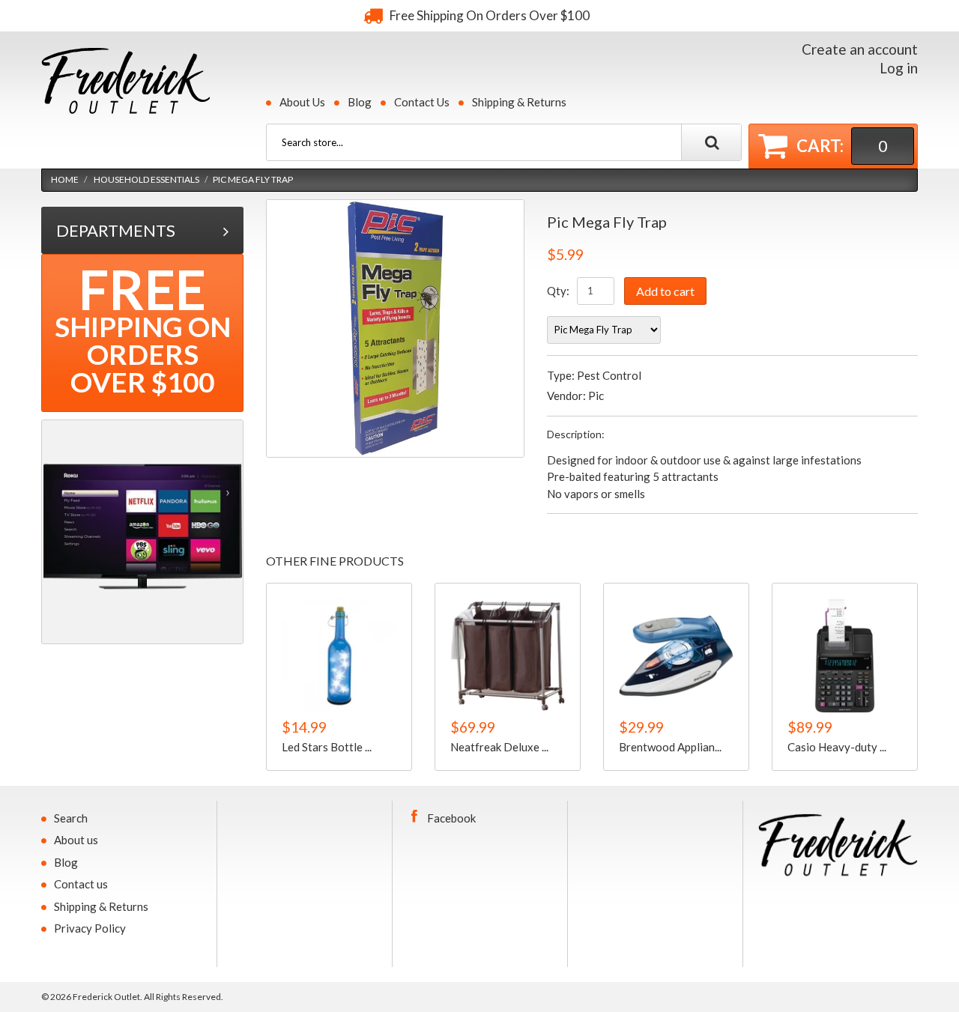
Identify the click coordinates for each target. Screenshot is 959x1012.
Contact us (81, 884)
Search (71, 818)
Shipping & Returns (519, 102)
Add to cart (665, 291)
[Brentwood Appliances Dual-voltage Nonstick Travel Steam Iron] (676, 656)
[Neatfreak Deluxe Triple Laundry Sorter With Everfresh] (507, 656)
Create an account (860, 49)
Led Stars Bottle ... (327, 746)
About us (76, 839)
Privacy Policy (90, 928)
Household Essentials (146, 179)
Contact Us (422, 102)
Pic (596, 395)
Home (65, 179)
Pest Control (609, 375)
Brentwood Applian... (670, 746)
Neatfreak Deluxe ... (499, 746)
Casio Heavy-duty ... (836, 746)
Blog (360, 102)
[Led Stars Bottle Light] (339, 656)
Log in (899, 67)
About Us (302, 102)
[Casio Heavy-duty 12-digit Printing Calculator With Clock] (844, 656)
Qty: (558, 290)
